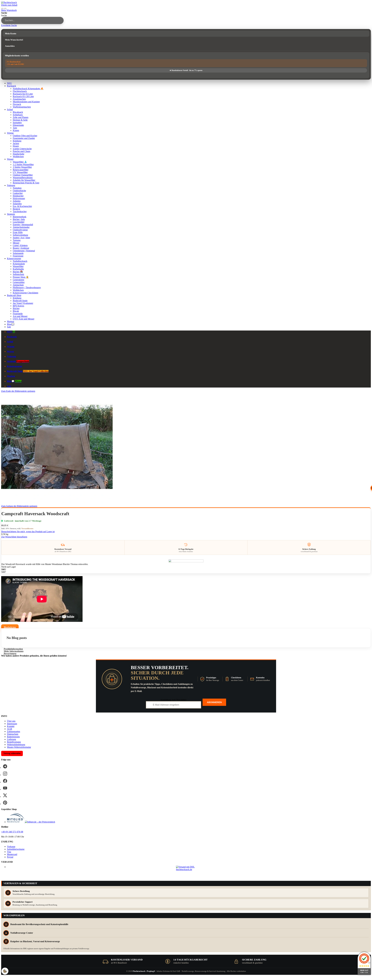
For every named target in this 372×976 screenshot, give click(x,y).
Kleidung (17, 141)
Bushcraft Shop (14, 295)
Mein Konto (10, 33)
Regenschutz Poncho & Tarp (26, 183)
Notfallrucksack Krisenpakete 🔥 (28, 88)
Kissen (16, 130)
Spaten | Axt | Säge (21, 237)
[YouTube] (5, 788)
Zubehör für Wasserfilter (24, 180)
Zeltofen (16, 201)
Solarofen (17, 203)
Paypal (10, 857)
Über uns (11, 721)
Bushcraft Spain (20, 300)
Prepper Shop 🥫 (21, 277)
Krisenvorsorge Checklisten (25, 292)
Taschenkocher (20, 211)
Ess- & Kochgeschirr (22, 206)
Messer (16, 243)
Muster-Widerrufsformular (19, 747)
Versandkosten (27, 528)
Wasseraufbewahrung (23, 177)
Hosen (16, 146)
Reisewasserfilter (20, 169)
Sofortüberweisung (15, 849)
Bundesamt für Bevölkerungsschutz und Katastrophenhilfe (39, 924)
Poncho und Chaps (21, 151)
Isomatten (17, 122)
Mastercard (12, 854)
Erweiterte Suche (9, 25)
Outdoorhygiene (20, 230)
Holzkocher (18, 196)
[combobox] (32, 20)
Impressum (12, 723)
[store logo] (9, 2)
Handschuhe (18, 154)
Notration (17, 188)
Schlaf (10, 109)
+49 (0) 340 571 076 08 (12, 831)
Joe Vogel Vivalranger (23, 303)
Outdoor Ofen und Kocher (25, 135)
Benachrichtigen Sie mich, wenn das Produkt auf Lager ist (28, 531)
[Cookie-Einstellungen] (4, 971)
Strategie (11, 214)
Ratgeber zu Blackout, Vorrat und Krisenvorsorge (35, 941)
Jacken (16, 143)
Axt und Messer (20, 316)
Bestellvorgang (14, 742)
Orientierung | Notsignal (24, 250)
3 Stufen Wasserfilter (22, 167)
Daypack (17, 104)
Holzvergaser (19, 198)
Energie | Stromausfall (23, 224)
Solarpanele (18, 253)
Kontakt (10, 726)
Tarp (15, 128)
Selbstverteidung (20, 235)
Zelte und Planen (20, 117)
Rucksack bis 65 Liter (23, 94)
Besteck (16, 209)
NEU (9, 83)
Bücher (16, 308)
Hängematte (18, 125)
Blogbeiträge (10, 627)
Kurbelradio (18, 269)
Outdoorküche (19, 190)
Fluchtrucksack (20, 91)
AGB (9, 729)
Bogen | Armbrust (21, 248)
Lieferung (11, 739)
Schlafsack (18, 114)
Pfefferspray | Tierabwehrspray (27, 287)
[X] (5, 795)
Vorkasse (11, 846)
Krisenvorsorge (14, 258)
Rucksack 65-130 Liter (23, 96)
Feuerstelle (18, 313)
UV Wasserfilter (20, 172)
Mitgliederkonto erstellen (17, 55)
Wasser (10, 159)
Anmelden (10, 46)
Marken (10, 321)
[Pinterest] (5, 803)
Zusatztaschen (19, 99)
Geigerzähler (19, 282)
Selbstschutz (18, 274)
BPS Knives (18, 306)
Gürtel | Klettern (20, 245)
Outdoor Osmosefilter (23, 175)
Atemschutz (18, 285)
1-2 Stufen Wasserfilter (23, 164)
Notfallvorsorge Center (21, 933)
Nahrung (11, 185)
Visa (9, 851)
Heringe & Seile (20, 120)
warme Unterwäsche (22, 148)
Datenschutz (12, 734)
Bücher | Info (19, 219)
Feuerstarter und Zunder (24, 138)
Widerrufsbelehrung (16, 744)
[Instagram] (5, 774)
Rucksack (11, 86)
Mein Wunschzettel (14, 40)
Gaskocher (18, 193)
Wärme (10, 133)
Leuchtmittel (18, 222)
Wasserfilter (18, 266)
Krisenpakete (19, 263)
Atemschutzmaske (21, 227)
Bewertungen (10, 653)
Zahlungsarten (13, 731)
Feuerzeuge (18, 256)
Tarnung (16, 240)
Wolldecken (18, 156)
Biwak (16, 311)
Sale (9, 327)
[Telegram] (5, 766)
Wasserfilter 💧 (20, 162)
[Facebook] (5, 781)
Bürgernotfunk (19, 216)
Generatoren (18, 279)
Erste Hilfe (18, 232)
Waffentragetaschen (22, 107)
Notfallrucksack (20, 261)
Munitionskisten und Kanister (26, 101)
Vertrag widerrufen (11, 753)
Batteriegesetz (13, 736)
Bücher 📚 (18, 271)
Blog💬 (10, 324)
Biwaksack (18, 112)
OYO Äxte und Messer (23, 319)
